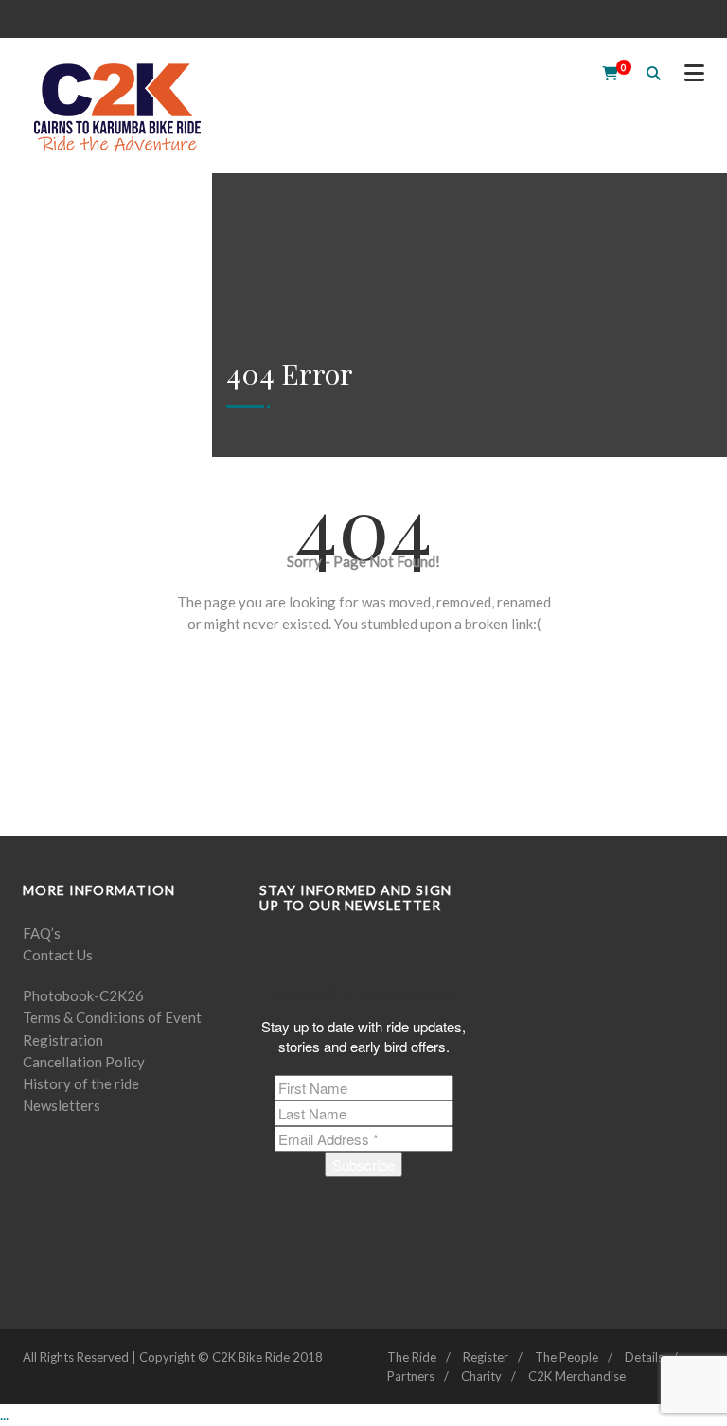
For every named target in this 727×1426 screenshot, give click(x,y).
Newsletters (61, 1105)
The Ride (411, 1356)
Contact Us (58, 954)
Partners (410, 1375)
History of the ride (81, 1083)
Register (485, 1356)
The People (566, 1356)
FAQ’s (42, 933)
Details (644, 1356)
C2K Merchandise (577, 1375)
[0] (604, 73)
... (4, 1414)
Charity (481, 1375)
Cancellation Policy (84, 1061)
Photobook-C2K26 (83, 995)
